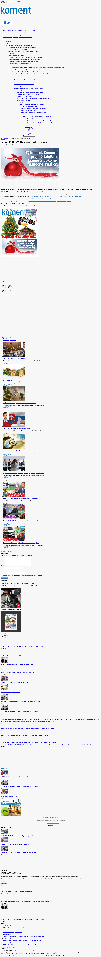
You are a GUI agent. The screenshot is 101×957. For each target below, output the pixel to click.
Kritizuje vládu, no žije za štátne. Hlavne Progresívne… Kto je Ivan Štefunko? (30, 73)
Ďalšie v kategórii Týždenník (9, 340)
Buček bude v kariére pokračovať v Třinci (24, 84)
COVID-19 (18, 744)
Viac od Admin (6, 338)
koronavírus (2, 744)
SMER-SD (88, 744)
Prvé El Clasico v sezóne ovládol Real (23, 82)
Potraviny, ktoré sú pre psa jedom (28, 110)
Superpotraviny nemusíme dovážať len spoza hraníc (32, 104)
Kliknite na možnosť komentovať (8, 551)
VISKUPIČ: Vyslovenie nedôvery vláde (14, 358)
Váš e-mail (44, 822)
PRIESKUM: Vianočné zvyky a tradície (14, 381)
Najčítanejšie (6, 634)
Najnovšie (6, 635)
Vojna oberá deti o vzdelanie (12, 43)
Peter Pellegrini (34, 744)
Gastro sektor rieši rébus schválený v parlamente (20, 63)
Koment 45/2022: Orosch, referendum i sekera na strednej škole (37, 122)
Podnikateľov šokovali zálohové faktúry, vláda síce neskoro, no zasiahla (25, 59)
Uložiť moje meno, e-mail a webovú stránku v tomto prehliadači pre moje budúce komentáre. (22, 575)
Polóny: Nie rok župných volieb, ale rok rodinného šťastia (19, 403)
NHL (91, 744)
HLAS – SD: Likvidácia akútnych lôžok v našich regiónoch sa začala (19, 30)
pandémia (30, 744)
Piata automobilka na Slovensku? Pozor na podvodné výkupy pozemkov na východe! (31, 71)
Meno (2, 568)
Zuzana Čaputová (78, 744)
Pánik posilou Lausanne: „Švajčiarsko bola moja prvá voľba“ (28, 88)
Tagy (5, 637)
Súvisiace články (7, 337)
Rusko (71, 744)
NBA (68, 744)
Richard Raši (48, 744)
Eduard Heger (84, 744)
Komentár (3, 565)
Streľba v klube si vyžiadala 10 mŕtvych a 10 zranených (19, 45)
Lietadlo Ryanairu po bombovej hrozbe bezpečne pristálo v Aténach (22, 51)
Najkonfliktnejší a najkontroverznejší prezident (23, 75)
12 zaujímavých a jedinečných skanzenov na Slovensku (30, 92)
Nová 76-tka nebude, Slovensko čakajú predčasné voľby (16, 35)
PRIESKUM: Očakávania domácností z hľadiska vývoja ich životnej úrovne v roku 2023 (24, 32)
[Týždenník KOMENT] (16, 13)
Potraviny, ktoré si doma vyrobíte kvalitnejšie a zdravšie (33, 112)
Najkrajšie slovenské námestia (24, 100)
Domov (2, 138)
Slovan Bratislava (43, 744)
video (5, 744)
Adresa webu (3, 573)
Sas (11, 744)
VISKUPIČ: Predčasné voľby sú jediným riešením (17, 428)
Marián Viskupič (65, 744)
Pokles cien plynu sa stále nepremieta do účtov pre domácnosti (23, 61)
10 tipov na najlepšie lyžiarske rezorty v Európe (28, 94)
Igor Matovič (9, 744)
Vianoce (23, 281)
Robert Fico (26, 744)
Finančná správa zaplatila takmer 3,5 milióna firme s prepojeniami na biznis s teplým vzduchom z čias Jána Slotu (38, 67)
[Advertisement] (26, 18)
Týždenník (6, 138)
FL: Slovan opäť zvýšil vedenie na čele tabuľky (25, 86)
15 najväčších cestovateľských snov (25, 96)
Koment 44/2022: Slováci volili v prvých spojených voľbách (36, 125)
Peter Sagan (74, 744)
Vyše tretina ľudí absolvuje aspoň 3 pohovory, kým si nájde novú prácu (25, 57)
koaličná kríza (18, 281)
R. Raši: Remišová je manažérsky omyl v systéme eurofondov (17, 37)
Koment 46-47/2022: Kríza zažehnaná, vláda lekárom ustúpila (37, 120)
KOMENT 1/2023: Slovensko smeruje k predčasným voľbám (37, 116)
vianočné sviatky (28, 281)
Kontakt (5, 5)
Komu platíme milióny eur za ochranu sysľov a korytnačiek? (26, 69)
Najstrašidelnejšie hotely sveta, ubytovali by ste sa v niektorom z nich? (33, 98)
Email (2, 570)
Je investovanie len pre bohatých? (16, 55)
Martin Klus (14, 744)
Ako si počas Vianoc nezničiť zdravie (28, 106)
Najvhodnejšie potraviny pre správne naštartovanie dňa (33, 108)
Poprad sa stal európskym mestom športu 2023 (25, 79)
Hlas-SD (38, 744)
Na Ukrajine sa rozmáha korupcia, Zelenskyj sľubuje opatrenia (21, 47)
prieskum (60, 744)
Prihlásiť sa (50, 825)
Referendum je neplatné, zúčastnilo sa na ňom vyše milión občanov (18, 39)
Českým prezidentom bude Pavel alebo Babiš (16, 49)
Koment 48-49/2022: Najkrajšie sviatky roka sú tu (34, 118)
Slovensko (57, 744)
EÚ (54, 744)
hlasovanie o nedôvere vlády (9, 281)
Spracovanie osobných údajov (9, 947)
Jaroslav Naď (22, 744)
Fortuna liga (52, 744)
